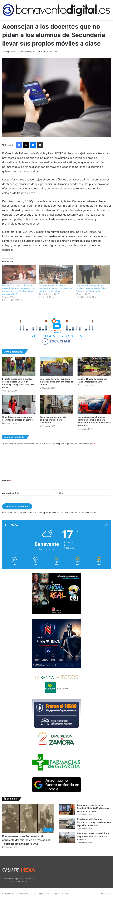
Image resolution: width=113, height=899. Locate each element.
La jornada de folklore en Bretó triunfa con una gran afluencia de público (56, 382)
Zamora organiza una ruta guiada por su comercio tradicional (53, 420)
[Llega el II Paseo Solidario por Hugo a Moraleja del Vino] (94, 366)
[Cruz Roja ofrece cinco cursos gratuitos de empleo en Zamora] (18, 404)
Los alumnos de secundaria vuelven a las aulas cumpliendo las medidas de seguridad (55, 288)
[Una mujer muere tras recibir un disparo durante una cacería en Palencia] (67, 837)
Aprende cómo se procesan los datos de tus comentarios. (69, 512)
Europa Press (10, 51)
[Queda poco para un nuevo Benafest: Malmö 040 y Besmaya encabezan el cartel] (67, 809)
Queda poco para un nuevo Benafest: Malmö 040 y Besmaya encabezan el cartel (93, 808)
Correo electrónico (11, 493)
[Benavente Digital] (56, 10)
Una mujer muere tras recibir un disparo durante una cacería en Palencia (93, 836)
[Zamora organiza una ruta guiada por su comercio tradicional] (56, 404)
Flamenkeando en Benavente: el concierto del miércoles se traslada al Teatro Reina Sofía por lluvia (26, 840)
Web (61, 493)
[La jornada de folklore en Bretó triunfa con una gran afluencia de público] (56, 366)
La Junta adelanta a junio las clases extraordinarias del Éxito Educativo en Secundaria (91, 288)
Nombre (6, 480)
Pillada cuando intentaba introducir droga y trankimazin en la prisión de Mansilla (94, 822)
